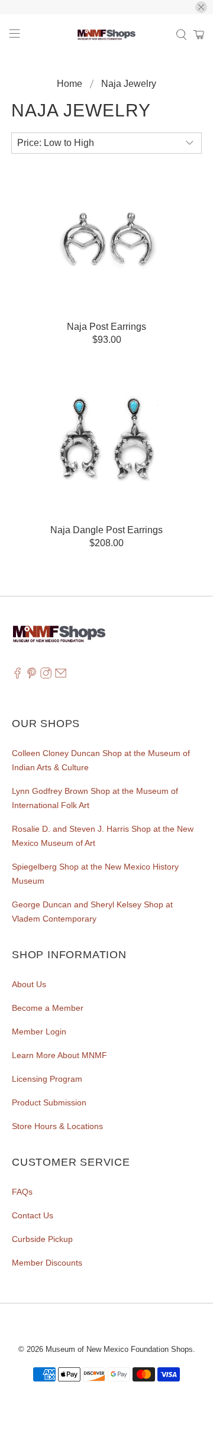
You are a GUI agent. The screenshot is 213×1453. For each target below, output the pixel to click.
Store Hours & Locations (57, 1126)
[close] (201, 7)
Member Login (39, 1031)
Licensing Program (47, 1079)
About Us (29, 984)
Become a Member (47, 1008)
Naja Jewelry (128, 84)
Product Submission (49, 1102)
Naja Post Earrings (106, 327)
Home (69, 84)
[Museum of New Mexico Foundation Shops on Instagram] (45, 675)
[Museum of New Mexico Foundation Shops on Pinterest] (31, 675)
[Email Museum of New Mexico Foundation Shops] (60, 675)
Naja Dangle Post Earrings (106, 530)
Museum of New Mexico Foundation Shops (119, 1349)
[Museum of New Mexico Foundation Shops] (106, 35)
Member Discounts (47, 1262)
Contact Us (32, 1215)
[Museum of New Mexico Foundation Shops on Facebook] (17, 675)
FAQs (22, 1191)
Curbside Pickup (42, 1239)
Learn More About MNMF (59, 1055)
